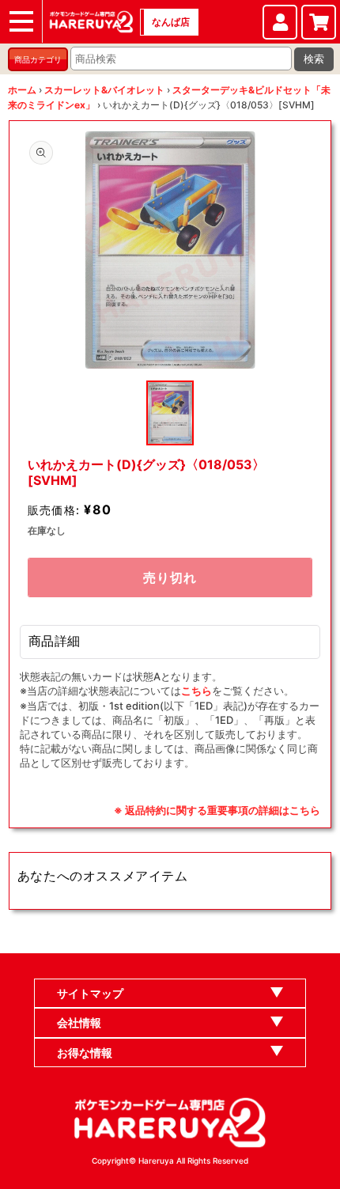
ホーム (22, 90)
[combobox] (181, 58)
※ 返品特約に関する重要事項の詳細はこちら (217, 810)
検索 (314, 59)
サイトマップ (90, 993)
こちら (196, 690)
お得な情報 (84, 1052)
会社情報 (79, 1022)
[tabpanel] (170, 250)
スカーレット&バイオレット (104, 90)
